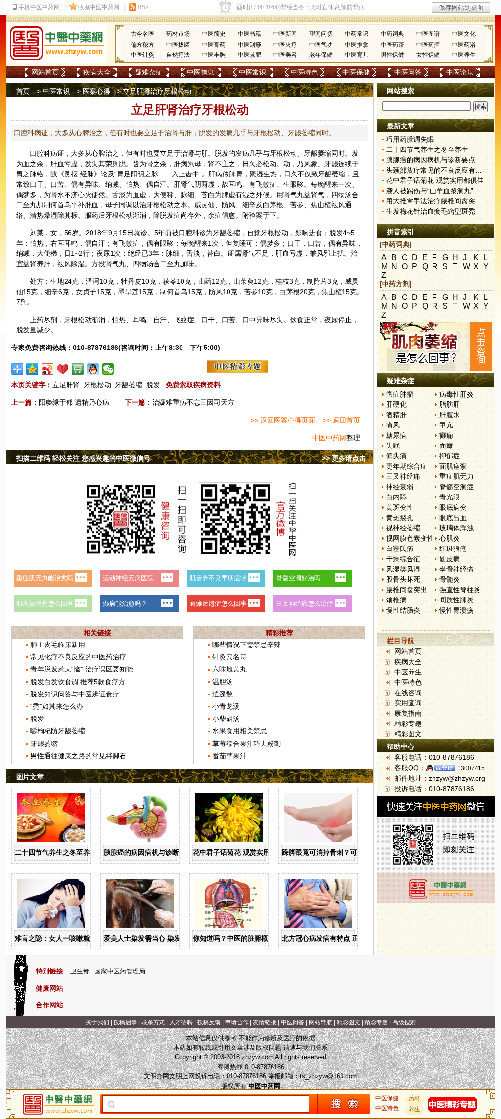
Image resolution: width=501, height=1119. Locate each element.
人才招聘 (181, 1022)
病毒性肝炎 (456, 394)
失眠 (393, 445)
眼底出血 (453, 518)
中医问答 (408, 72)
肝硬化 (396, 404)
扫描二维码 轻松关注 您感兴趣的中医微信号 (83, 458)
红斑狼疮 (453, 548)
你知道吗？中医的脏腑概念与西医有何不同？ (261, 938)
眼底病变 (453, 507)
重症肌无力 (456, 476)
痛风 (393, 425)
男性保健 (392, 54)
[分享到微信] (108, 369)
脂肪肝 (449, 404)
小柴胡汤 (226, 718)
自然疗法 (178, 54)
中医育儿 (356, 54)
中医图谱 (428, 33)
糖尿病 (396, 435)
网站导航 (320, 1022)
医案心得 (96, 91)
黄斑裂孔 (399, 518)
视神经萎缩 (403, 528)
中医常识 (252, 72)
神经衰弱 (399, 487)
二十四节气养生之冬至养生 (56, 852)
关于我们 (97, 1022)
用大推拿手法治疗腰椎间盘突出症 (437, 201)
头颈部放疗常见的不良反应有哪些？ (441, 170)
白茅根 (273, 205)
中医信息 (200, 72)
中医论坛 (460, 72)
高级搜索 (404, 1022)
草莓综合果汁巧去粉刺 (246, 743)
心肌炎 (449, 538)
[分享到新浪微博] (48, 369)
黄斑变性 (399, 507)
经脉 (87, 174)
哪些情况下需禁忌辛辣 (246, 644)
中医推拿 (356, 44)
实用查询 (408, 703)
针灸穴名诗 (229, 657)
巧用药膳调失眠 (410, 139)
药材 (414, 1098)
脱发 (153, 385)
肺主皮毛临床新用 (57, 644)
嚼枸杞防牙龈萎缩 (57, 731)
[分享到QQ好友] (93, 369)
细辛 (249, 205)
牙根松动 (97, 385)
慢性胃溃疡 (456, 610)
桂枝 (282, 281)
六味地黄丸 (229, 669)
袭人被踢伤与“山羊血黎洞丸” (429, 191)
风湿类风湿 (403, 569)
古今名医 (142, 33)
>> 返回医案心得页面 (282, 420)
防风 (228, 205)
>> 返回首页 (341, 420)
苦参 (297, 205)
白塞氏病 (399, 548)
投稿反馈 (209, 1022)
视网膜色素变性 (410, 538)
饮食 (297, 319)
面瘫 (446, 445)
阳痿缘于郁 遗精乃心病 (74, 402)
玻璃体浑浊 (456, 528)
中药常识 (356, 33)
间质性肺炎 (456, 600)
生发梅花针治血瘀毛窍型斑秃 (430, 211)
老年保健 (321, 54)
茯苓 (170, 281)
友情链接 (264, 1022)
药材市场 (178, 33)
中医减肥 (249, 54)
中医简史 (214, 33)
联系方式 (153, 1022)
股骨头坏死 (403, 579)
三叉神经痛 (403, 476)
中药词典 (392, 33)
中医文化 (464, 33)
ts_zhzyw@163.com (329, 1076)
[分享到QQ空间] (32, 369)
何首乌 (60, 205)
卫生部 (80, 971)
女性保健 (428, 54)
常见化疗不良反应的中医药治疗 (78, 657)
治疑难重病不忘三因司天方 (193, 402)
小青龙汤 (226, 706)
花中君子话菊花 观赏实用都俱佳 (242, 852)
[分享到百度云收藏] (63, 369)
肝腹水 (449, 415)
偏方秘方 (142, 44)
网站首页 (45, 72)
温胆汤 (222, 682)
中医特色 (304, 72)
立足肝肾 (66, 385)
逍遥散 (222, 694)
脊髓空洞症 (456, 487)
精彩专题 (408, 723)
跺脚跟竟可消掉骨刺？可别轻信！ (333, 852)
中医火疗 (285, 44)
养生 (414, 1109)
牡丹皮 (131, 281)
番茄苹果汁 (229, 756)
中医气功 (321, 44)
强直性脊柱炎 (459, 590)
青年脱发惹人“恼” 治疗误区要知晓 (81, 669)
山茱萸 (243, 281)
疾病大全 (97, 72)
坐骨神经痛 (456, 569)
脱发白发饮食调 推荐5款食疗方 (77, 682)
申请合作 (237, 1022)
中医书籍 (249, 33)
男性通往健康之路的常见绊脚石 (78, 756)
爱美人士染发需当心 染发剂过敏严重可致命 (170, 938)
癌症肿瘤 (399, 394)
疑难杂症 (148, 72)
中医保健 (356, 72)
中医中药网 (329, 438)
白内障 (396, 497)
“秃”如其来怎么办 (56, 706)
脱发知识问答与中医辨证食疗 (74, 694)
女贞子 (86, 292)
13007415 (471, 768)
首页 (23, 91)
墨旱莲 (128, 292)
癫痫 (446, 435)
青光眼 (449, 497)
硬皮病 (449, 559)
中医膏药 (214, 44)
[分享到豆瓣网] (78, 369)
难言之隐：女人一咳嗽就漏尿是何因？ (73, 938)
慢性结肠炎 (403, 610)
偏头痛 (396, 456)
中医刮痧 (249, 44)
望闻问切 (321, 33)
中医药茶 (392, 44)
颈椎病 (396, 600)
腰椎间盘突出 (406, 590)
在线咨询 (408, 692)
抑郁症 (449, 456)
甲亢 (446, 425)
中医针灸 (142, 54)
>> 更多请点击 (344, 458)
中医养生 (464, 54)
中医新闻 (285, 33)
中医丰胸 (214, 54)
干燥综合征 (403, 559)
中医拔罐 (178, 44)
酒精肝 (396, 415)
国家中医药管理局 (119, 971)
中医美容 (285, 54)
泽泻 (92, 281)
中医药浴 (464, 44)
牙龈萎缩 (128, 385)
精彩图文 (408, 734)
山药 (205, 281)
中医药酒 (428, 44)
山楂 (324, 205)
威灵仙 (204, 205)
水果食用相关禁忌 (239, 731)
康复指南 (408, 713)
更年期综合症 (406, 466)
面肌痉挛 (453, 466)
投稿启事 (125, 1022)
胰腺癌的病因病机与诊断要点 (148, 852)
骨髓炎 (449, 579)
